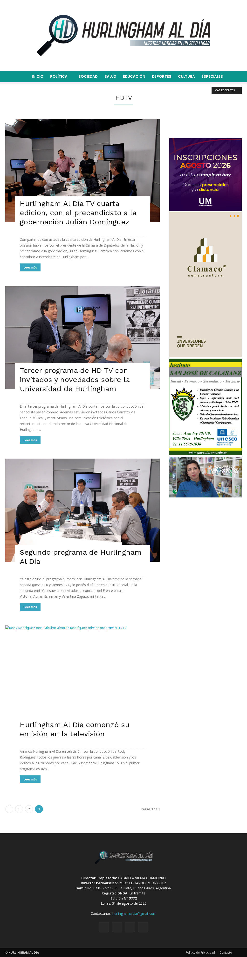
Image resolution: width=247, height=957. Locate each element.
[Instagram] (117, 927)
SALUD (110, 76)
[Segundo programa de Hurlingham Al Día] (82, 510)
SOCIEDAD (88, 76)
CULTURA (186, 76)
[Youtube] (143, 927)
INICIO (37, 76)
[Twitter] (130, 927)
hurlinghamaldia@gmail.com (134, 913)
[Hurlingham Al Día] (123, 35)
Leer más (30, 267)
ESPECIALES (212, 76)
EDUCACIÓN (134, 76)
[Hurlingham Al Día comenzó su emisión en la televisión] (82, 679)
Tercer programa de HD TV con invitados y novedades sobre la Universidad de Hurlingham (75, 379)
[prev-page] (9, 809)
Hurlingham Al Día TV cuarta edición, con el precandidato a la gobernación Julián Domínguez (78, 212)
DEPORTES (161, 76)
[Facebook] (104, 927)
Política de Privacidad (200, 952)
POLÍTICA (59, 76)
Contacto (226, 952)
